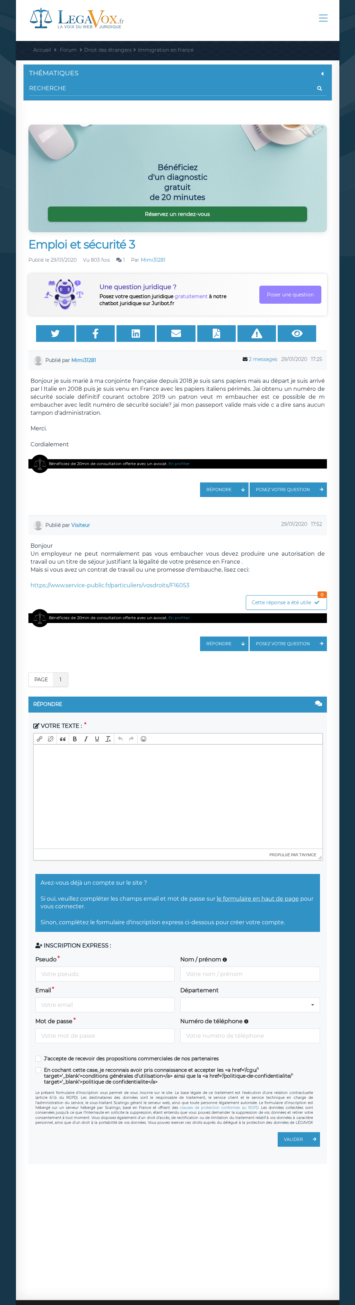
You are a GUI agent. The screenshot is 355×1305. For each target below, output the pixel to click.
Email (43, 990)
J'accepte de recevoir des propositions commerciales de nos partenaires (131, 1059)
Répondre (219, 489)
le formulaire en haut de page (258, 898)
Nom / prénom (201, 959)
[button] (39, 738)
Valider (293, 1139)
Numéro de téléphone (212, 1021)
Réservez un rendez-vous (177, 214)
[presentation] (39, 739)
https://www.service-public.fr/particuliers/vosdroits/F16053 (110, 585)
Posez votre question (283, 489)
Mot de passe (53, 1021)
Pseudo (46, 959)
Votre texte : (61, 726)
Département (199, 990)
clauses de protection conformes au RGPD (219, 1107)
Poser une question (290, 295)
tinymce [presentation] (307, 854)
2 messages (263, 359)
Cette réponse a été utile (288, 601)
